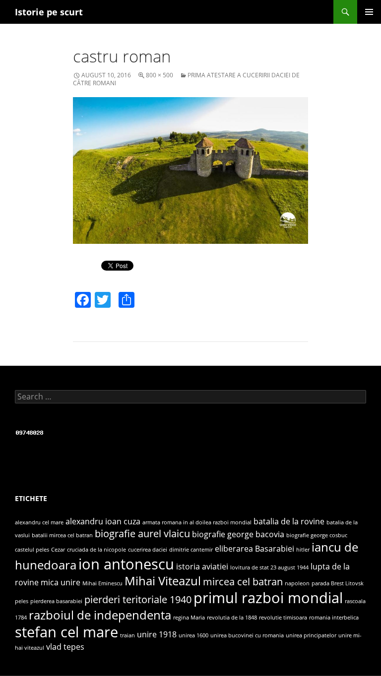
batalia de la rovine (289, 521)
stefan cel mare (66, 632)
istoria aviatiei (202, 566)
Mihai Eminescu (102, 583)
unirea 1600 (193, 635)
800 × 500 (159, 75)
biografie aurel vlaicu (142, 533)
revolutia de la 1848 (232, 617)
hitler (303, 549)
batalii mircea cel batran (62, 535)
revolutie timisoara (283, 617)
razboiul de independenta (100, 615)
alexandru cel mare (39, 522)
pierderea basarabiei (56, 601)
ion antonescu (126, 564)
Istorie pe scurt (49, 12)
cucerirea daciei (147, 549)
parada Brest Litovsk (338, 583)
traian (127, 635)
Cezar (58, 549)
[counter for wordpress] (30, 431)
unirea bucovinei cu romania (247, 635)
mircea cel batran (243, 581)
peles (21, 601)
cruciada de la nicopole (96, 549)
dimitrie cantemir (191, 549)
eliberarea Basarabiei (254, 548)
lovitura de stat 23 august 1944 (269, 567)
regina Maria (189, 617)
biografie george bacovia (238, 534)
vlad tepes (65, 646)
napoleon (297, 583)
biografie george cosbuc (316, 535)
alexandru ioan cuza (102, 521)
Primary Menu (369, 12)
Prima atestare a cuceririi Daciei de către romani (186, 79)
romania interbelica (334, 617)
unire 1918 (157, 634)
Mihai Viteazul (163, 580)
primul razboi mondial (268, 598)
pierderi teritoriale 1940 (137, 599)
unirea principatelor (311, 635)
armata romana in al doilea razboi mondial (197, 522)
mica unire (60, 582)
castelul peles (32, 549)
